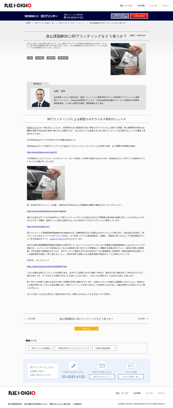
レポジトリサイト (57, 238)
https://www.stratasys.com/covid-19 (42, 152)
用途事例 (51, 58)
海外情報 (39, 58)
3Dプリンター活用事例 (41, 348)
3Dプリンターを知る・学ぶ (45, 23)
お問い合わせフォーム (102, 376)
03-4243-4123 (73, 376)
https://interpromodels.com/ (38, 226)
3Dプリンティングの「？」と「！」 (72, 23)
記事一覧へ (86, 328)
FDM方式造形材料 (102, 348)
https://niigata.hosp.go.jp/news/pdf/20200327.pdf (46, 266)
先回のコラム (32, 127)
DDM (30, 58)
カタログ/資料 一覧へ (130, 376)
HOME (28, 23)
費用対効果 (63, 58)
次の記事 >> (143, 318)
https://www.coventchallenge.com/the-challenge (46, 211)
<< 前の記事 (29, 318)
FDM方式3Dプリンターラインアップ (72, 348)
